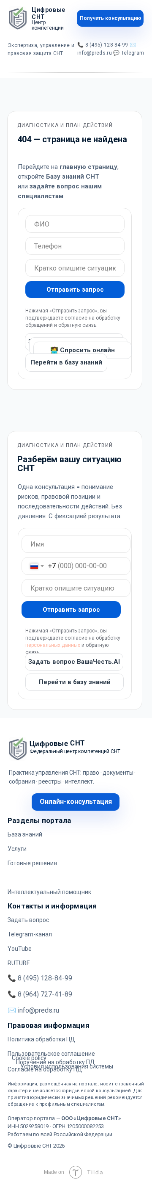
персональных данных (52, 645)
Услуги (17, 848)
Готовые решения (32, 863)
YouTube (20, 948)
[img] (18, 18)
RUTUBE (19, 963)
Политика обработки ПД (41, 1039)
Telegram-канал (30, 934)
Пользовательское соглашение (51, 1053)
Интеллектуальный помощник (49, 892)
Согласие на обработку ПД (45, 1069)
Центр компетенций (48, 25)
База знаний (25, 834)
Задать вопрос (28, 919)
